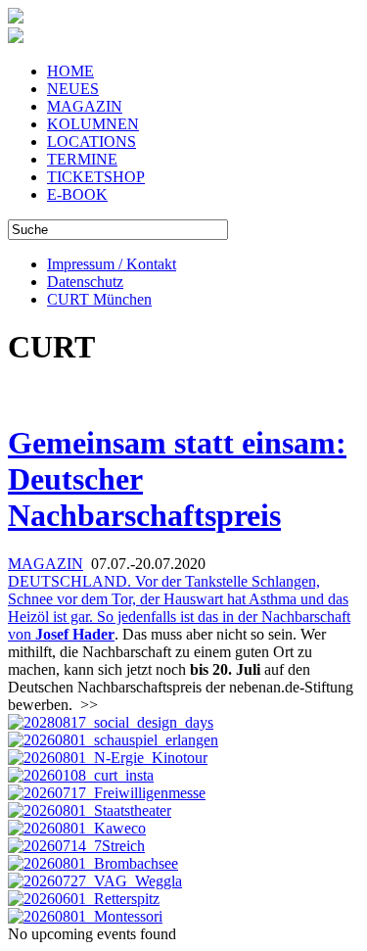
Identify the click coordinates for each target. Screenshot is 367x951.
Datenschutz (85, 281)
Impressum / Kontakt (111, 264)
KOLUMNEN (93, 124)
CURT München (99, 299)
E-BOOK (77, 194)
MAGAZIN (84, 106)
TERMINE (82, 159)
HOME (70, 71)
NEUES (73, 88)
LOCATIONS (91, 141)
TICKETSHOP (96, 176)
